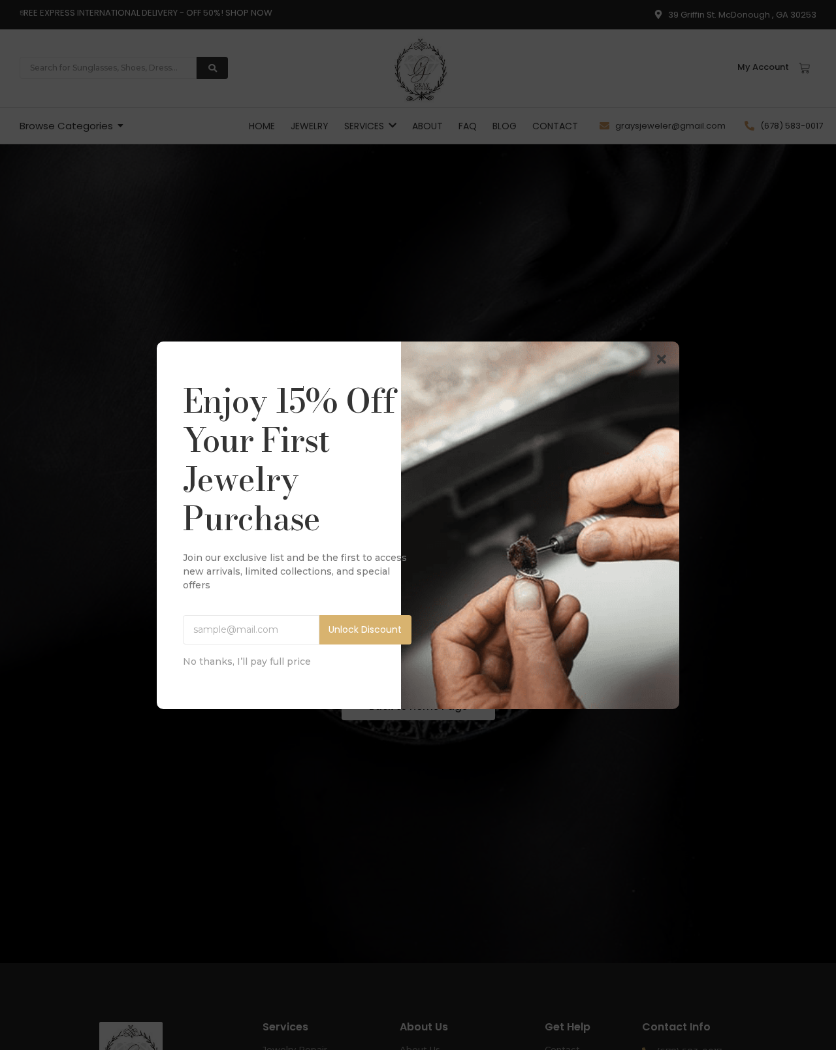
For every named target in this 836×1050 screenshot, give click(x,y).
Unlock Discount (365, 629)
